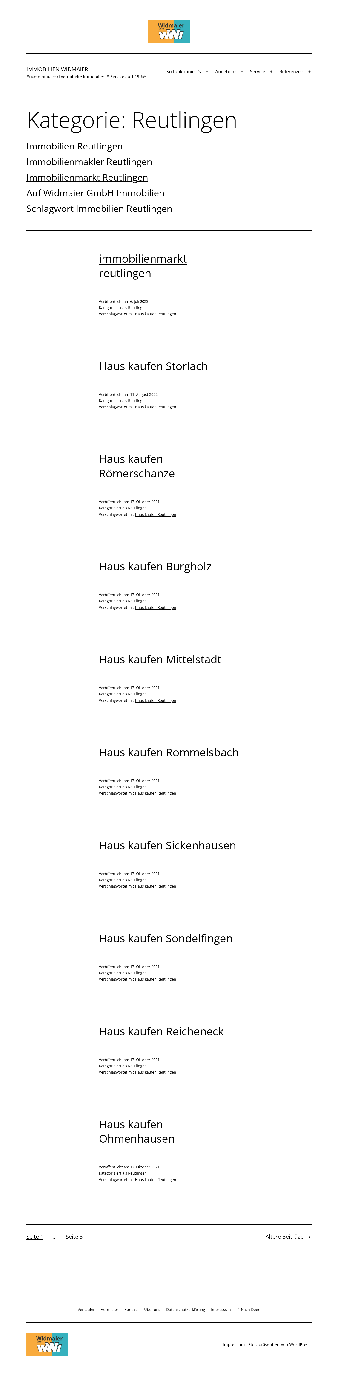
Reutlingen (137, 307)
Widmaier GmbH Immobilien (104, 192)
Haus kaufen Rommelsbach (169, 752)
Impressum (234, 1344)
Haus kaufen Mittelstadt (160, 659)
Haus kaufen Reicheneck (161, 1031)
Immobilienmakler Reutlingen (89, 161)
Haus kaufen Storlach (153, 365)
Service (257, 71)
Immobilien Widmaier (57, 69)
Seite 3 (74, 1236)
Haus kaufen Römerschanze (137, 465)
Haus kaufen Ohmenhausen (137, 1131)
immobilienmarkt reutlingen (143, 265)
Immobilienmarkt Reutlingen (87, 177)
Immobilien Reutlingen (74, 146)
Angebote (225, 71)
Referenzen (291, 71)
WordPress (299, 1344)
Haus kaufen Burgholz (155, 566)
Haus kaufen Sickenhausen (167, 845)
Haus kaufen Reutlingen (155, 313)
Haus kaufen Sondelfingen (166, 938)
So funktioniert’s (183, 71)
